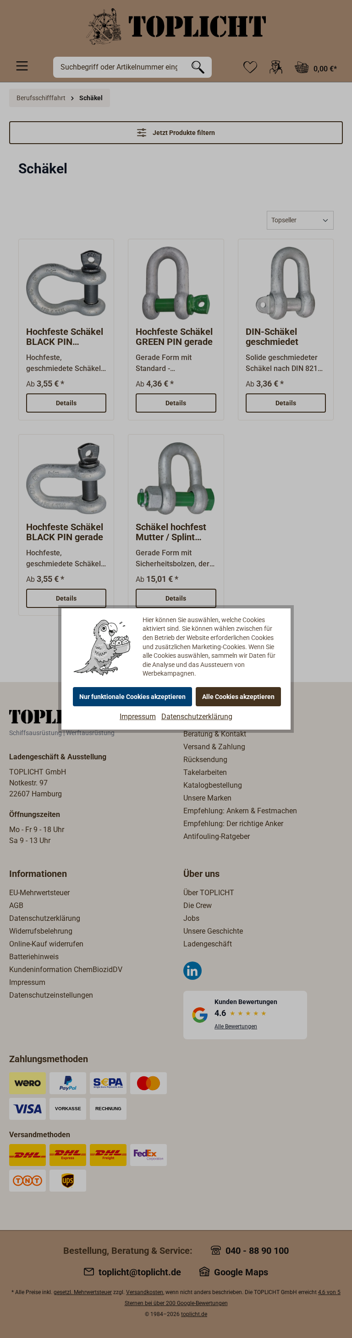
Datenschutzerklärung (196, 716)
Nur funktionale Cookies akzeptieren (132, 696)
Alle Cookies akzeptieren (238, 696)
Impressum (138, 716)
